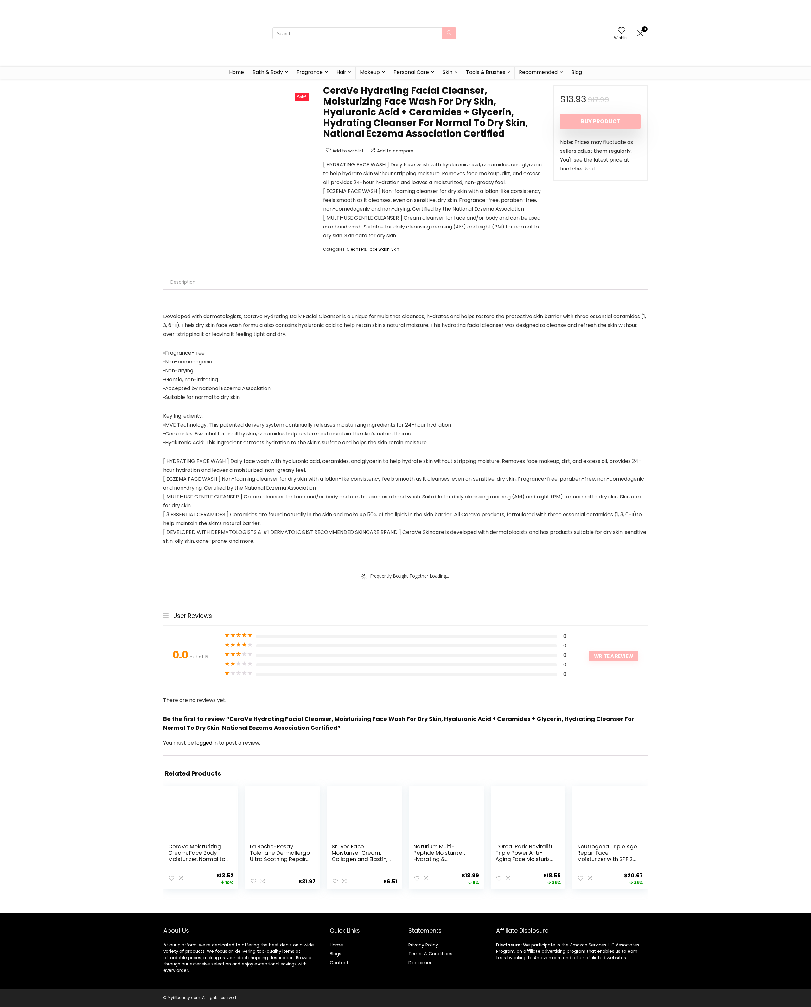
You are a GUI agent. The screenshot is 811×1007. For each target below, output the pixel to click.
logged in (207, 743)
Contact (339, 962)
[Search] (449, 33)
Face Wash (379, 249)
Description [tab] (182, 282)
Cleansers (356, 249)
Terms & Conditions (430, 954)
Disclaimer (419, 962)
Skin (447, 72)
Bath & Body (267, 72)
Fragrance (310, 72)
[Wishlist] (621, 31)
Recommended (538, 72)
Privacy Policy (423, 945)
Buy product (600, 121)
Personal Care (411, 72)
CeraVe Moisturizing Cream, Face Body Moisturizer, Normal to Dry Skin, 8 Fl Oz (196, 856)
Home (236, 72)
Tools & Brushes (485, 72)
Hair (341, 72)
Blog (576, 72)
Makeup (370, 72)
